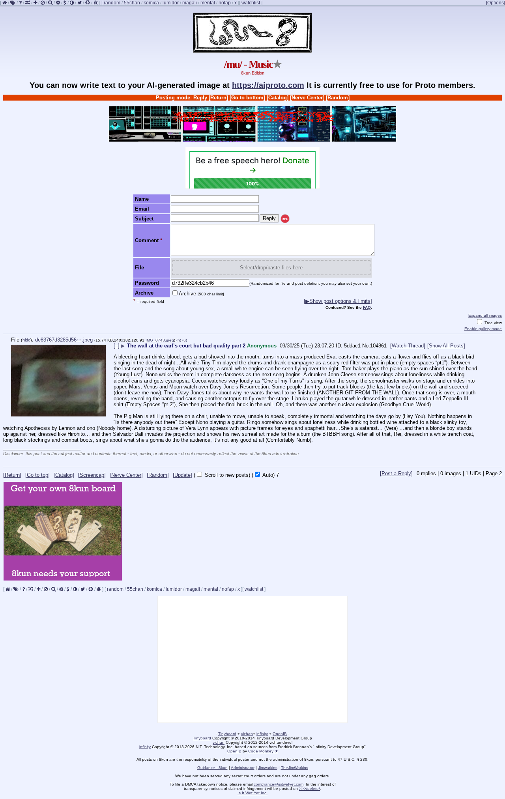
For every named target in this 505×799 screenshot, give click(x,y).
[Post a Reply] (396, 473)
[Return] (218, 98)
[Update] (182, 475)
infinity (262, 734)
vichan (247, 734)
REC (285, 219)
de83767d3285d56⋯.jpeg (64, 340)
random (112, 3)
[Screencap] (92, 475)
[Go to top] (37, 475)
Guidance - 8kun (212, 767)
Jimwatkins (267, 767)
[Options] (495, 3)
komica (151, 3)
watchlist (250, 3)
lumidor (171, 3)
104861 (378, 346)
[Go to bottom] (247, 98)
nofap (225, 3)
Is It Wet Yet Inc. (252, 793)
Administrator (242, 767)
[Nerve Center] (307, 98)
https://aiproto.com (268, 85)
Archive (201, 294)
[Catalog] (277, 98)
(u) (184, 340)
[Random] (338, 98)
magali (189, 3)
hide (26, 340)
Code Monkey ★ (263, 751)
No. (366, 346)
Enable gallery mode (483, 329)
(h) (178, 340)
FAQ (367, 307)
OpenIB (280, 734)
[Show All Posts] (446, 346)
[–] (117, 346)
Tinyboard (227, 734)
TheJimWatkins (294, 767)
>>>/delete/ (309, 788)
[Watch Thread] (407, 346)
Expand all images (485, 315)
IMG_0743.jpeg (160, 340)
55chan (132, 3)
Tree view (492, 323)
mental (207, 3)
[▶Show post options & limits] (338, 301)
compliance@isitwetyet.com (278, 784)
